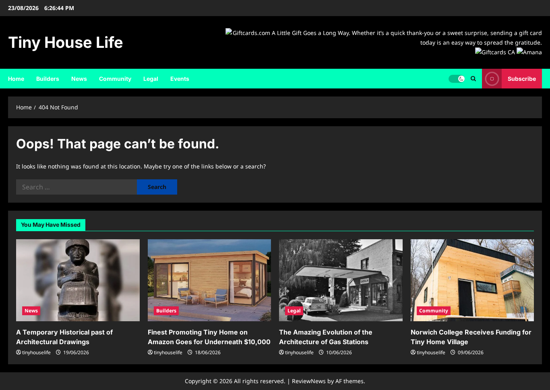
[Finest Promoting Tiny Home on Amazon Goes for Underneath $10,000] (209, 280)
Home (16, 78)
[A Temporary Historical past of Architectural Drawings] (78, 280)
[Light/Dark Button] (457, 79)
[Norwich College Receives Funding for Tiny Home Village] (472, 280)
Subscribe (522, 78)
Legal (150, 78)
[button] (473, 78)
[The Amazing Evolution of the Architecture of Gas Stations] (341, 280)
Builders (47, 78)
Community (115, 78)
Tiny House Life (65, 42)
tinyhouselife (36, 352)
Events (179, 78)
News (79, 78)
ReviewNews (309, 381)
